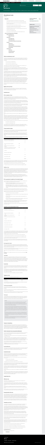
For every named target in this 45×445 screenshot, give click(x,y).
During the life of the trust (12, 51)
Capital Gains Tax (9, 48)
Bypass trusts (31, 31)
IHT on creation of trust (11, 38)
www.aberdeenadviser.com (7, 429)
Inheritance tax (8, 37)
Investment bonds (11, 47)
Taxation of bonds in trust (33, 32)
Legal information (14, 440)
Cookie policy (5, 440)
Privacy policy (9, 440)
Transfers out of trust (11, 52)
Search (40, 5)
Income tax (8, 42)
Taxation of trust (11, 43)
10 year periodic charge (11, 39)
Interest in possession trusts (33, 28)
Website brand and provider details (9, 442)
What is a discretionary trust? (10, 34)
